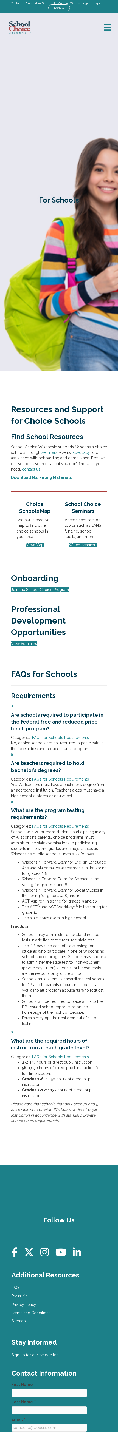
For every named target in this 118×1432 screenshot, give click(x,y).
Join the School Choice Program (40, 589)
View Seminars (24, 643)
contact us (31, 469)
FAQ (15, 1288)
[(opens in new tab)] (85, 1190)
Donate (59, 8)
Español (99, 3)
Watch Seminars (83, 545)
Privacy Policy (24, 1304)
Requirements (76, 737)
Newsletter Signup (39, 3)
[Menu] (107, 27)
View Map (35, 545)
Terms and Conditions (31, 1313)
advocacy (81, 452)
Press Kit (19, 1296)
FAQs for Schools (47, 737)
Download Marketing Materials (41, 477)
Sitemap (19, 1321)
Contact (16, 3)
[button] (59, 717)
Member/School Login (73, 3)
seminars (49, 452)
